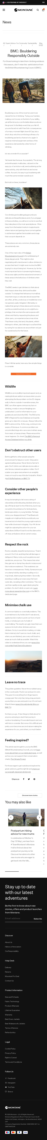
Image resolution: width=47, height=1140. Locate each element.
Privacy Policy (10, 1053)
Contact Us (9, 981)
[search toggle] (37, 10)
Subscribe (38, 919)
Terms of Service (11, 1028)
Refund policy (10, 1032)
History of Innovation (13, 947)
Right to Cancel (11, 1058)
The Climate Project (18, 759)
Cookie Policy (10, 1049)
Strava (10, 1092)
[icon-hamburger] (4, 10)
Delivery (8, 967)
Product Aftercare (12, 1006)
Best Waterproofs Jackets (15, 1024)
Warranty (8, 1015)
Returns (8, 972)
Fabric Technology (12, 1001)
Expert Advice (11, 43)
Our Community (21, 43)
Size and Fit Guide (12, 997)
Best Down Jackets (12, 1019)
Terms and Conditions (13, 1062)
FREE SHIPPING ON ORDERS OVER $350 (30, 2)
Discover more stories (30, 795)
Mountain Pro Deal (12, 976)
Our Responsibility (12, 951)
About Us (8, 942)
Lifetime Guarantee (12, 1010)
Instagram (11, 1083)
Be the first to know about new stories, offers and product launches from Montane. (23, 909)
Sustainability (32, 43)
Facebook (12, 1078)
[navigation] (11, 817)
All (4, 43)
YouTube (11, 1087)
